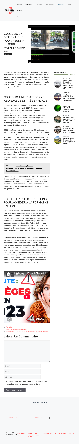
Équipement (50, 5)
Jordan (6, 51)
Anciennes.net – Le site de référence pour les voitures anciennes (27, 331)
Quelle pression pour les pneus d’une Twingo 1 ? (69, 130)
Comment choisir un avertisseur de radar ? (68, 108)
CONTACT (13, 418)
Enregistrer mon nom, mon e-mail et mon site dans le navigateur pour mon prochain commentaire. (26, 383)
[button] (17, 16)
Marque (19, 10)
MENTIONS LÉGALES (21, 434)
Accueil (19, 5)
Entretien (28, 5)
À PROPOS (37, 418)
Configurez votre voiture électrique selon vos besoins (69, 97)
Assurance (39, 5)
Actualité (61, 5)
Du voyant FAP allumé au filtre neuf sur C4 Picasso (69, 120)
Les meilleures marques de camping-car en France (69, 140)
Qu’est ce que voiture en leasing (16, 329)
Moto (70, 5)
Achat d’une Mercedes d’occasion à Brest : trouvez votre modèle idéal (68, 84)
